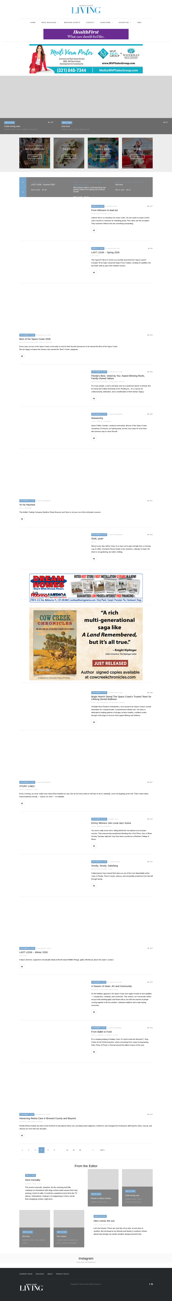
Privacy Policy (62, 1274)
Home (33, 22)
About (50, 1274)
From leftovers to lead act (104, 210)
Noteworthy (97, 418)
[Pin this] (114, 230)
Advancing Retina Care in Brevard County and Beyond (47, 1118)
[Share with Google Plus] (109, 230)
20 (74, 1150)
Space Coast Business (93, 182)
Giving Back (73, 1240)
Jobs (139, 22)
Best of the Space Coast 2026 (35, 339)
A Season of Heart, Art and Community (111, 986)
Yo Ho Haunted (27, 504)
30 (80, 1150)
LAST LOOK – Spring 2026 (105, 252)
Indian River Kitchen (99, 213)
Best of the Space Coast (28, 342)
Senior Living (84, 129)
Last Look (47, 182)
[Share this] (98, 230)
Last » (102, 1150)
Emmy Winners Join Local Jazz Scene (111, 823)
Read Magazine (48, 22)
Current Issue (9, 129)
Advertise (124, 22)
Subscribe (105, 22)
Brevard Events (72, 22)
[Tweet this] (104, 230)
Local (18, 129)
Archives (40, 1274)
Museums (28, 508)
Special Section (45, 342)
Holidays (94, 989)
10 (67, 1150)
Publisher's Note (111, 989)
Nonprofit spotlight (30, 129)
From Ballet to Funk (101, 1031)
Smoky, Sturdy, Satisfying (104, 865)
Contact (90, 22)
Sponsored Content (81, 185)
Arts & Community (26, 789)
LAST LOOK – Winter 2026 (33, 952)
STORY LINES (27, 786)
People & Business (104, 421)
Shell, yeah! (97, 538)
